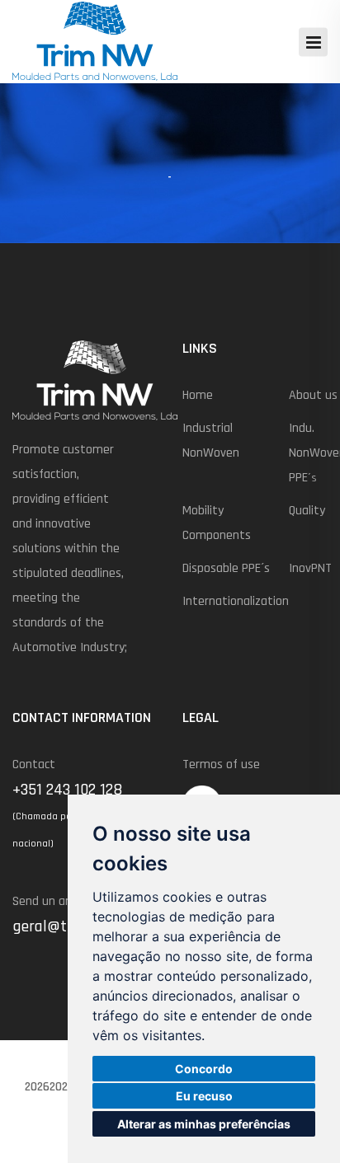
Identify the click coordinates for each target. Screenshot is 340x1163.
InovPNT (310, 568)
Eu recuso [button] (204, 1096)
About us (313, 395)
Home (197, 395)
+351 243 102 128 (67, 789)
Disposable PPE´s (226, 568)
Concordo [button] (204, 1069)
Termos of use (221, 764)
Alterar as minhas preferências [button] (203, 1124)
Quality (307, 510)
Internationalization (235, 601)
